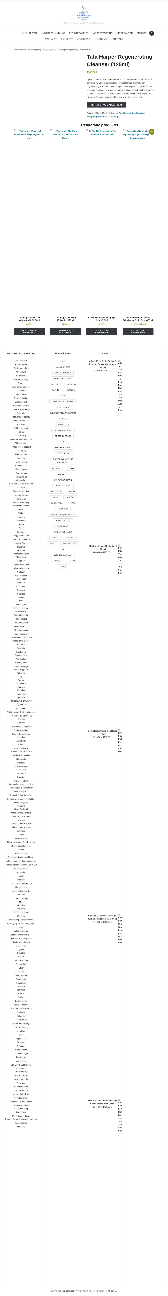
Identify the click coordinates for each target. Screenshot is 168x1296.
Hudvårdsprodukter (21, 1079)
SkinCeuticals (69, 543)
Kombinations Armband (21, 813)
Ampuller (21, 737)
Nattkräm (21, 572)
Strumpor (21, 1046)
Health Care (21, 499)
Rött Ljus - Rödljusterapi (21, 1009)
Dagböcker (21, 1112)
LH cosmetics (56, 503)
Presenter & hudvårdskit (21, 716)
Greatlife (63, 474)
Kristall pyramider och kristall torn (21, 799)
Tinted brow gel (21, 1054)
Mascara (21, 916)
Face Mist (21, 413)
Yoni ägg (21, 1083)
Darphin (63, 419)
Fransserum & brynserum (21, 701)
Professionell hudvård (21, 726)
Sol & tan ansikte (21, 748)
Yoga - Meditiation (21, 1105)
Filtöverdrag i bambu (21, 417)
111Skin (63, 361)
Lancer (55, 497)
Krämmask (21, 586)
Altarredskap (21, 480)
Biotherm (71, 384)
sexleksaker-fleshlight (21, 1024)
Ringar (21, 835)
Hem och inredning (21, 503)
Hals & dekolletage (21, 568)
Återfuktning (21, 557)
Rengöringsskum (21, 634)
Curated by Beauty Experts (63, 413)
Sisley (52, 543)
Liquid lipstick (21, 887)
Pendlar (21, 850)
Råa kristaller (21, 853)
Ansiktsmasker (21, 576)
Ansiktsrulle (21, 372)
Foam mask (21, 579)
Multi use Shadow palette (21, 938)
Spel (21, 528)
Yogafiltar (21, 1127)
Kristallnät (21, 521)
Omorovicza (63, 526)
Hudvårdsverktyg (21, 666)
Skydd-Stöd (21, 1038)
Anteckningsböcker (21, 506)
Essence (21, 644)
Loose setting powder (21, 891)
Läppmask (21, 694)
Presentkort (21, 983)
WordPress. (68, 1291)
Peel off (21, 598)
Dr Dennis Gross (63, 436)
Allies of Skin (63, 367)
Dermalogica (63, 425)
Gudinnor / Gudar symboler (21, 484)
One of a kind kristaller (21, 846)
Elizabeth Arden (63, 448)
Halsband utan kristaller (21, 827)
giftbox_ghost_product (21, 447)
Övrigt (21, 972)
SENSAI (55, 538)
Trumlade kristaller (21, 868)
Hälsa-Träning (21, 462)
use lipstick (21, 1061)
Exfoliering (21, 652)
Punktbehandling (21, 730)
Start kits (21, 723)
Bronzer (21, 383)
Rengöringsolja (21, 630)
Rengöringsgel (21, 619)
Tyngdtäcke (21, 1057)
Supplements (21, 1050)
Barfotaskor (21, 376)
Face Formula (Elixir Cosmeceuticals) (63, 461)
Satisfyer (21, 1012)
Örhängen (21, 831)
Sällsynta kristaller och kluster (21, 857)
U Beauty (63, 566)
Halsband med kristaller (21, 823)
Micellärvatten (21, 611)
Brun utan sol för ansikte (21, 751)
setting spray (21, 1020)
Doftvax (21, 997)
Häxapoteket (21, 477)
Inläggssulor (21, 759)
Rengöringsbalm (21, 615)
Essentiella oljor (21, 398)
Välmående (21, 1068)
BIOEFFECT (55, 384)
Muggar (21, 524)
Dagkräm (21, 561)
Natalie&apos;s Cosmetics (63, 515)
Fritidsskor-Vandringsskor (21, 439)
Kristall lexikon (21, 766)
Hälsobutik (101, 39)
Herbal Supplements (21, 539)
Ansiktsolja (21, 741)
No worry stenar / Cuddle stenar (21, 842)
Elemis (63, 442)
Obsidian (21, 777)
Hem (16, 50)
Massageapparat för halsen (21, 920)
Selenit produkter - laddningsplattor (21, 861)
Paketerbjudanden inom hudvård (21, 712)
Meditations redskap (21, 1116)
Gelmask (21, 583)
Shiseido (70, 538)
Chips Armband (21, 809)
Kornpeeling (21, 659)
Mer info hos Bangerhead (107, 105)
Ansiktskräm (21, 909)
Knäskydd (21, 763)
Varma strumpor (21, 1087)
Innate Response (63, 486)
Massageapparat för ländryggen (21, 923)
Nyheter (21, 950)
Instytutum (56, 492)
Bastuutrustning (21, 379)
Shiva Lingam (21, 1027)
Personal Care (21, 975)
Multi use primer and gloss (21, 935)
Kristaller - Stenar (21, 781)
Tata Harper (114, 117)
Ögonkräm (21, 683)
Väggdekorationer (21, 536)
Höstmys (21, 547)
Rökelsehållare (21, 1005)
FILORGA (56, 469)
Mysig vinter (21, 946)
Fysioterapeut (78, 33)
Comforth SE (63, 407)
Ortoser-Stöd (21, 964)
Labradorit (21, 773)
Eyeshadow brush (21, 406)
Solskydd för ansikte (21, 755)
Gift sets (21, 719)
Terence (73, 561)
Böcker (21, 509)
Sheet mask (21, 605)
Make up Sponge (21, 898)
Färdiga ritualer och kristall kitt (21, 784)
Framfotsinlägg (21, 436)
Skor (21, 1035)
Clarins (55, 390)
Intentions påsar (21, 792)
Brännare (21, 990)
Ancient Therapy (63, 373)
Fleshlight (21, 424)
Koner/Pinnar (21, 1001)
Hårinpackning (21, 473)
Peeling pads (21, 663)
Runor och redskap (21, 491)
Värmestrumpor (21, 1090)
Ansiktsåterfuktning (21, 554)
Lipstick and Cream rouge (21, 883)
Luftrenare (21, 895)
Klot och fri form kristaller (21, 795)
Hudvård (22, 50)
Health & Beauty (21, 495)
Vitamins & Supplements (21, 1102)
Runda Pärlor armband (21, 817)
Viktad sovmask (21, 1098)
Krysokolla (21, 770)
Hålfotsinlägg (21, 454)
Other (21, 968)
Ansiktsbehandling (53, 33)
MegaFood (63, 509)
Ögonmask (21, 708)
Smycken (21, 1042)
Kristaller (21, 953)
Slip (63, 549)
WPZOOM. (112, 1291)
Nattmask (21, 594)
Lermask (21, 590)
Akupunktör (29, 33)
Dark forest (21, 394)
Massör (142, 33)
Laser (21, 876)
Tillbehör (21, 673)
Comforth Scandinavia (63, 401)
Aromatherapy (21, 1072)
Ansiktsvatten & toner (21, 641)
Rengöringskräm (49, 50)
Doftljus (21, 513)
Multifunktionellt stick (21, 942)
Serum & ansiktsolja (21, 734)
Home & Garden (21, 543)
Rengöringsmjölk (21, 626)
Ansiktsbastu (21, 361)
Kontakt (118, 39)
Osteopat (67, 39)
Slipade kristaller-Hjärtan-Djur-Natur (21, 865)
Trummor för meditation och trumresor (21, 1119)
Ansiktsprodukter (21, 368)
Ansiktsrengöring (34, 50)
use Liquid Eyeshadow (21, 1065)
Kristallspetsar (21, 838)
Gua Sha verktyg (21, 1075)
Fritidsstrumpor (21, 443)
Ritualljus (21, 488)
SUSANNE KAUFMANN (63, 555)
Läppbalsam (21, 690)
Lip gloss (21, 880)
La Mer (72, 492)
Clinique (70, 390)
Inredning (21, 517)
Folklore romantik (21, 428)
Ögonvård (21, 698)
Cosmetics (21, 391)
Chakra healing (21, 1109)
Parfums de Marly (63, 532)
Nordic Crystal (62, 520)
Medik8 (73, 503)
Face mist (21, 648)
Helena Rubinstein (63, 480)
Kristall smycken (21, 803)
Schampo (21, 1016)
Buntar (21, 993)
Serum (21, 745)
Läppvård (21, 687)
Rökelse (21, 987)
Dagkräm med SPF (21, 564)
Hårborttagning (102, 33)
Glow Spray (21, 451)
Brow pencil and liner (21, 387)
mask (21, 601)
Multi (21, 927)
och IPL (21, 957)
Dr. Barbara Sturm (63, 430)
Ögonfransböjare (21, 960)
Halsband (21, 820)
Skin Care (21, 1031)
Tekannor (21, 532)
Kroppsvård (21, 872)
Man (21, 902)
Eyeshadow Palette (21, 409)
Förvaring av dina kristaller (21, 788)
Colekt (63, 396)
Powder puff (21, 979)
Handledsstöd (21, 466)
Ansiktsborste (21, 364)
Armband (21, 806)
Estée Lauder (63, 453)
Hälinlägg (21, 458)
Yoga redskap (21, 1123)
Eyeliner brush (21, 402)
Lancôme (70, 497)
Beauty (21, 680)
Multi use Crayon (21, 931)
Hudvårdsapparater (21, 669)
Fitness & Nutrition (21, 421)
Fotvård (21, 432)
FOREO (71, 469)
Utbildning (83, 39)
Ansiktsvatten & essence (21, 638)
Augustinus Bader (63, 378)
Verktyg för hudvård (21, 1094)
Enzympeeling (21, 655)
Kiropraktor (125, 33)
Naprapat (51, 39)
